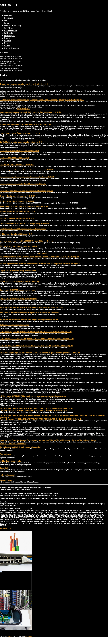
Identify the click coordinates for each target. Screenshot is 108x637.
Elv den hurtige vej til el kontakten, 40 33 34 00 (17, 201)
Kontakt (6, 23)
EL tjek (6, 43)
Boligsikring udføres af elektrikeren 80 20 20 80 (17, 218)
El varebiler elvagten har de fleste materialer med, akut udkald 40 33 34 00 (27, 177)
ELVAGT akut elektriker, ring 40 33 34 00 (14, 158)
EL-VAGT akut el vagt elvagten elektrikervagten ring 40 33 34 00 (23, 142)
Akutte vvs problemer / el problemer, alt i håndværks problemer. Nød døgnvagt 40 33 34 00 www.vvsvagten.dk (40, 264)
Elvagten (9, 636)
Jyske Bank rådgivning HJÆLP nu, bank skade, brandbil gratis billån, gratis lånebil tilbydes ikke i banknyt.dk (40, 353)
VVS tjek (7, 45)
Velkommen (8, 15)
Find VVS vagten (9, 35)
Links (5, 20)
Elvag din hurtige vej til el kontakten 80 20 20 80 (17, 196)
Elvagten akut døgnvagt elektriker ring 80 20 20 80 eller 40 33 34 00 (24, 84)
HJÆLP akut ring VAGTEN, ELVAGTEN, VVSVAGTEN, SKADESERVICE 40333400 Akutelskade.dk (36, 332)
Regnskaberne (5, 454)
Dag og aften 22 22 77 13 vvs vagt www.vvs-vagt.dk (18, 290)
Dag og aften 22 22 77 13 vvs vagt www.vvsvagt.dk (18, 299)
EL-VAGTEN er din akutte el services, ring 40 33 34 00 (19, 151)
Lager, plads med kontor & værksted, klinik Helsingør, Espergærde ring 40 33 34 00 (30, 112)
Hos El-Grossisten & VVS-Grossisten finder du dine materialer (23, 229)
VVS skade (7, 40)
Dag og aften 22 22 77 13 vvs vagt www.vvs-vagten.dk (19, 281)
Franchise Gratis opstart (12, 48)
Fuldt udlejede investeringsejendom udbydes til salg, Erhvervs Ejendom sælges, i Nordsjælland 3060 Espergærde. (42, 100)
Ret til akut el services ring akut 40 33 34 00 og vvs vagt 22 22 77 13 (24, 224)
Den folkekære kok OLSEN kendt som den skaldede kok (20, 447)
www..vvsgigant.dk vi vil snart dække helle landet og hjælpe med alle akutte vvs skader (32, 307)
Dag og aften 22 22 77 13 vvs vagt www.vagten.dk (18, 271)
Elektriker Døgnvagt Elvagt (12, 25)
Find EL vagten (8, 33)
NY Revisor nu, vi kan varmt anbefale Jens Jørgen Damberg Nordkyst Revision (29, 320)
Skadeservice (8, 18)
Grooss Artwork (6, 480)
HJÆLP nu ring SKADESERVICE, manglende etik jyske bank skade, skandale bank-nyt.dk (33, 396)
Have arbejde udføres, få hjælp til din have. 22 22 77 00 (20, 133)
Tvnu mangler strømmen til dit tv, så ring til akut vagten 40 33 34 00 (24, 206)
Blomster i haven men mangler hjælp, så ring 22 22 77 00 (20, 246)
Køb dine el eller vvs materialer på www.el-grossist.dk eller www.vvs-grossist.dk (29, 313)
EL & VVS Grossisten (10, 30)
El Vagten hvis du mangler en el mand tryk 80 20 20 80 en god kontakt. (25, 124)
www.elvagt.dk (5, 528)
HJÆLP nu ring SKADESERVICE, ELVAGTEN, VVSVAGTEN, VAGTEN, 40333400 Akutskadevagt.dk (36, 346)
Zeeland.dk (4, 468)
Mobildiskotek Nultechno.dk (10, 461)
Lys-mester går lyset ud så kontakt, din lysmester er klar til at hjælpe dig (26, 191)
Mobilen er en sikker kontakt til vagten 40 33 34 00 (18, 234)
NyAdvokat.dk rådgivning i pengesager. (14, 325)
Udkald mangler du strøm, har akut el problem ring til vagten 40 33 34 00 (26, 170)
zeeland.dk (28, 636)
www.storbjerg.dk (23, 109)
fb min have (42, 253)
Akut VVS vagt (8, 28)
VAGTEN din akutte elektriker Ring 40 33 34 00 (17, 165)
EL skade (7, 38)
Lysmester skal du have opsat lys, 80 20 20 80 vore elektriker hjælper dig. (26, 241)
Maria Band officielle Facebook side (13, 444)
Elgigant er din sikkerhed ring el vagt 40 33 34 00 (17, 211)
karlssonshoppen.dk (7, 475)
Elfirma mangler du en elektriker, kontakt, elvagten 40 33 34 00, (23, 184)
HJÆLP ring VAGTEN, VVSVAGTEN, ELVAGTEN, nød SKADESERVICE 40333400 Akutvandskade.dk (37, 339)
